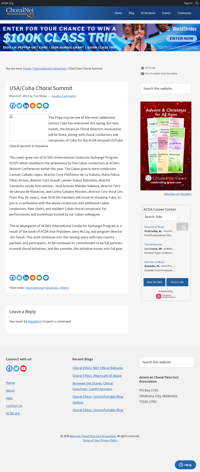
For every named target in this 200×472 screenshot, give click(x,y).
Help (9, 398)
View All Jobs (154, 282)
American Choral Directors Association (93, 436)
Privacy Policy (109, 440)
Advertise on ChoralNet (177, 194)
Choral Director (153, 244)
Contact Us (14, 405)
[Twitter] (19, 106)
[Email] (39, 106)
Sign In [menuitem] (188, 3)
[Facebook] (13, 106)
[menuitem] (197, 3)
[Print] (33, 106)
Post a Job (177, 282)
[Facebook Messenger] (46, 106)
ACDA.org (149, 67)
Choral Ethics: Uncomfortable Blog (97, 410)
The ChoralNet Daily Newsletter (160, 73)
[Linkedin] (26, 106)
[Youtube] (23, 368)
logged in (35, 321)
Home (10, 382)
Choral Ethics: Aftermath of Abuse (97, 375)
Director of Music (155, 227)
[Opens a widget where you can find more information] (185, 465)
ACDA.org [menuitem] (7, 3)
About (10, 390)
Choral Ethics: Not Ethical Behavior (97, 368)
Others (64, 288)
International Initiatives (42, 288)
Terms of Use (91, 440)
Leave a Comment (64, 96)
